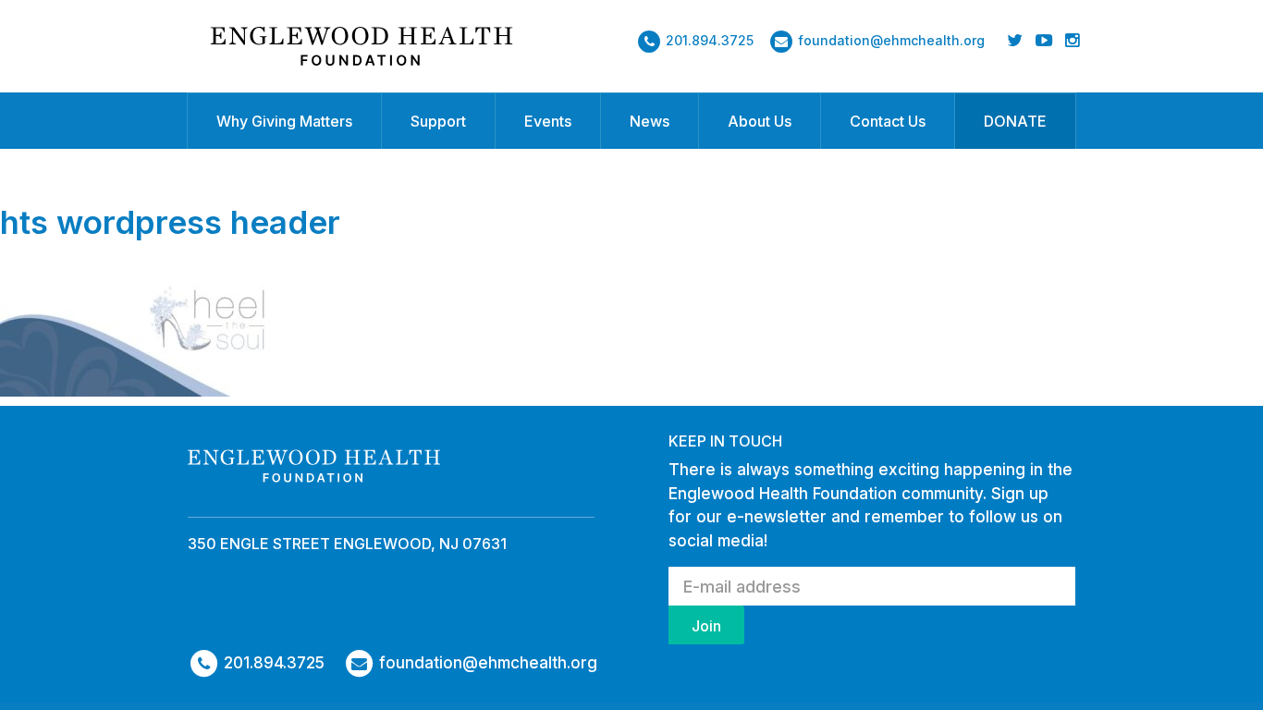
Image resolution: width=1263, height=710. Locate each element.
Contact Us (888, 121)
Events (547, 121)
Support (438, 121)
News (649, 121)
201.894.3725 (709, 40)
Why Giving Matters (284, 121)
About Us (759, 121)
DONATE (1015, 121)
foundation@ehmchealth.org (891, 40)
